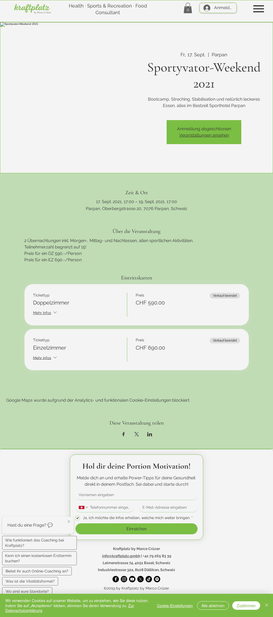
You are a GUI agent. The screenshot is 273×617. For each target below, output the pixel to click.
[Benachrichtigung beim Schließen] (69, 521)
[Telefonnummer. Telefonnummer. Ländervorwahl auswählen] (84, 507)
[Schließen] (266, 605)
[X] (140, 579)
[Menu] (258, 9)
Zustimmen (246, 605)
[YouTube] (132, 579)
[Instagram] (124, 579)
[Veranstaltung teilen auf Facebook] (123, 434)
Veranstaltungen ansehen (204, 135)
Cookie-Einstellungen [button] (175, 605)
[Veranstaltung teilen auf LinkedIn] (149, 434)
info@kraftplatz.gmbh (121, 556)
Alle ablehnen (213, 605)
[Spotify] (157, 579)
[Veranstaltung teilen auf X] (136, 434)
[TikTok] (149, 579)
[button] (187, 8)
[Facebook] (116, 579)
